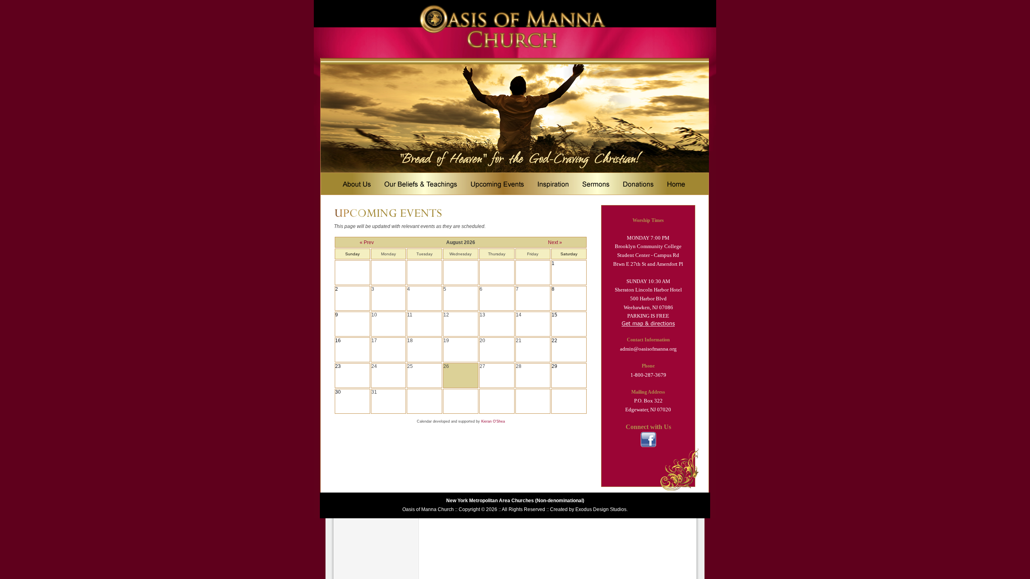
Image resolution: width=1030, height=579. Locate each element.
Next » (555, 242)
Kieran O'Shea (493, 421)
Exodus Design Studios (600, 509)
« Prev (367, 242)
